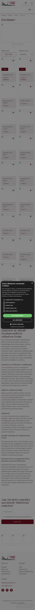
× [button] (32, 283)
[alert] (17, 305)
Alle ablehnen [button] (17, 320)
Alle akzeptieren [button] (17, 315)
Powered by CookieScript (17, 327)
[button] (17, 324)
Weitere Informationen (15, 296)
